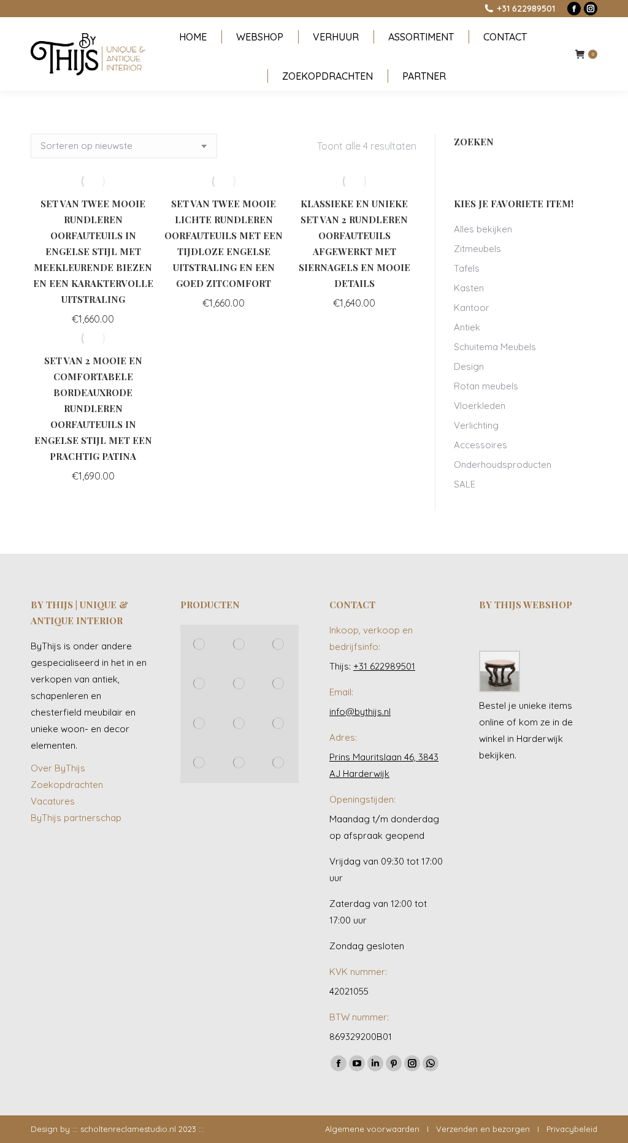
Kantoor (471, 307)
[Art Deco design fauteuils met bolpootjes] (239, 762)
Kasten (469, 288)
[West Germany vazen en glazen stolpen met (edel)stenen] (278, 762)
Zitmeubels (477, 248)
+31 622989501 (526, 8)
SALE (464, 484)
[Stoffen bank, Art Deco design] (239, 723)
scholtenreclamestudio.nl (128, 1129)
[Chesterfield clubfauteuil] (200, 762)
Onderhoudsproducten (502, 464)
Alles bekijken (483, 229)
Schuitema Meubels (495, 347)
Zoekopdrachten (67, 784)
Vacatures (53, 801)
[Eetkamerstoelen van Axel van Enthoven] (200, 644)
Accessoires (480, 445)
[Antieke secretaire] (278, 683)
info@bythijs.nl (360, 711)
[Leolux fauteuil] (278, 644)
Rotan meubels (486, 386)
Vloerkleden (479, 405)
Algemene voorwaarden (372, 1129)
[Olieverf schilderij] (200, 683)
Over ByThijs (58, 768)
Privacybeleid (571, 1129)
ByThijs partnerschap (76, 818)
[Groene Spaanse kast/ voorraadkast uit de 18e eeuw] (278, 723)
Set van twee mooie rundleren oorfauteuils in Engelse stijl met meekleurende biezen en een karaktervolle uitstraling (93, 251)
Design (469, 366)
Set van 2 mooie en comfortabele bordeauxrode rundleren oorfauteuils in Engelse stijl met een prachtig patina (93, 408)
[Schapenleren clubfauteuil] (239, 683)
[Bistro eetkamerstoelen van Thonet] (239, 644)
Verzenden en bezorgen (483, 1129)
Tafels (467, 268)
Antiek (467, 327)
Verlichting (476, 425)
